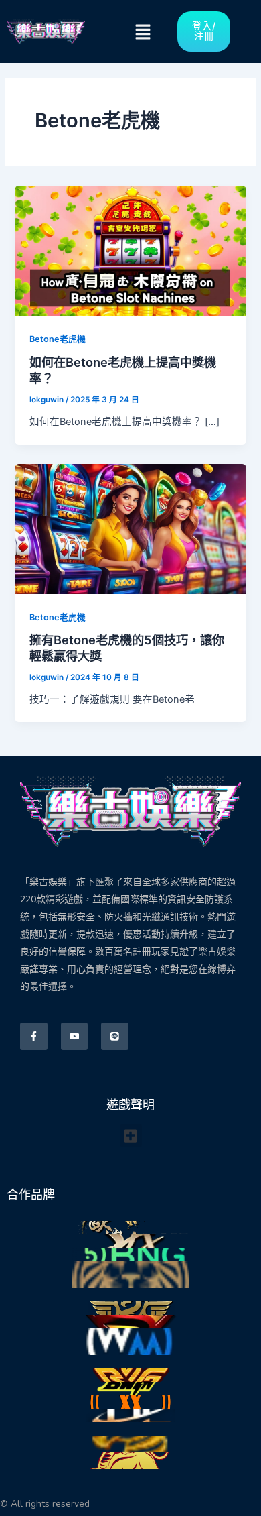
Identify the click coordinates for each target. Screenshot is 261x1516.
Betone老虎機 (57, 339)
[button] (143, 32)
